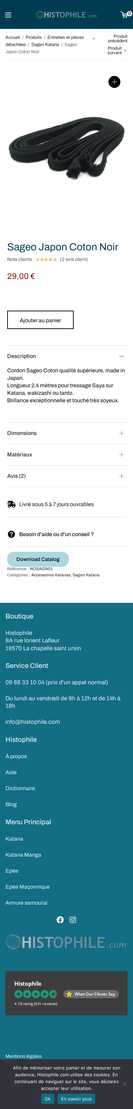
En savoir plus (76, 1099)
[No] (124, 1084)
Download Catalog (38, 559)
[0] (124, 14)
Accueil (12, 37)
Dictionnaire (20, 788)
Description (21, 356)
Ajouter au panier (40, 320)
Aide (11, 772)
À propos (16, 756)
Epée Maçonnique (27, 887)
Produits (34, 37)
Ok (48, 1099)
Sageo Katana (45, 44)
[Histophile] (66, 14)
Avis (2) (16, 476)
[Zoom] (114, 82)
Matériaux (19, 454)
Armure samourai (26, 903)
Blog (11, 804)
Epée (11, 871)
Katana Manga (23, 855)
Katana (14, 839)
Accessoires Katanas (51, 575)
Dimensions (21, 433)
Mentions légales (23, 1056)
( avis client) (74, 259)
